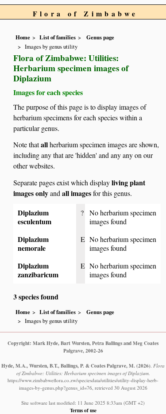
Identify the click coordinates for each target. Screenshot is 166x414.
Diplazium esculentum (34, 216)
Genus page (100, 37)
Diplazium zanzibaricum (38, 270)
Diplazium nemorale (33, 243)
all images (76, 193)
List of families (57, 37)
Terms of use (83, 410)
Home (22, 37)
